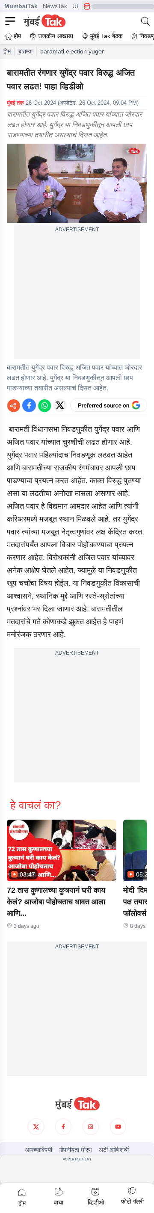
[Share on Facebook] (29, 405)
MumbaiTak (21, 6)
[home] (77, 1104)
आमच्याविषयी (38, 1149)
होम (7, 51)
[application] (77, 183)
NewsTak (55, 6)
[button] (61, 850)
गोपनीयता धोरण (75, 1149)
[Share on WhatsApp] (44, 405)
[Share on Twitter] (60, 405)
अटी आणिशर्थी (114, 1149)
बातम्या (25, 51)
